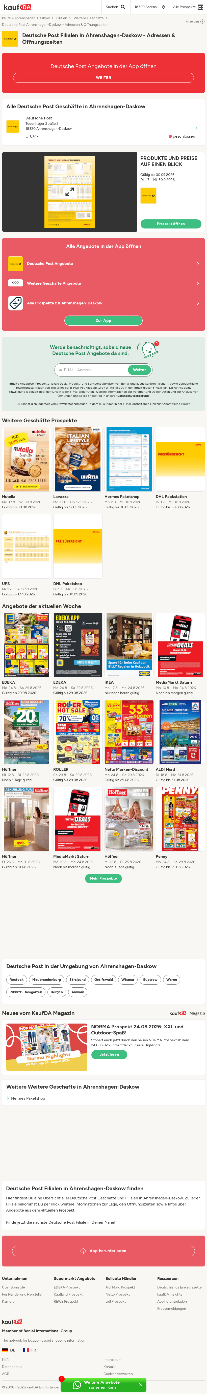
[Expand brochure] (69, 192)
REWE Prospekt (66, 1301)
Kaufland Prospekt (68, 1294)
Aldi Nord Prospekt (120, 1287)
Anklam (77, 992)
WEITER (103, 77)
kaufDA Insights (169, 1294)
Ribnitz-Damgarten (26, 992)
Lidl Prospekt (116, 1301)
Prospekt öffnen (171, 224)
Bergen (57, 992)
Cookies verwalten (118, 1374)
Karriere (8, 1301)
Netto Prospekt (118, 1294)
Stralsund (77, 979)
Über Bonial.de (13, 1287)
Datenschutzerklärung (133, 396)
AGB (5, 1374)
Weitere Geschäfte (89, 18)
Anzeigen (192, 21)
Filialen (61, 18)
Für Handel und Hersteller (22, 1294)
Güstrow (150, 979)
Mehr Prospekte (103, 878)
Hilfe (6, 1360)
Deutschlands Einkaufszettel (179, 1287)
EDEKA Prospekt (67, 1287)
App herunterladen (172, 1301)
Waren (171, 979)
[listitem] (26, 468)
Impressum (112, 1360)
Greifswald (103, 979)
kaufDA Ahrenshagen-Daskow (26, 18)
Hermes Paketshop (28, 1098)
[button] (103, 192)
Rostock (17, 979)
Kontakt (110, 1367)
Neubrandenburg (46, 979)
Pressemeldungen (171, 1308)
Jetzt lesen (109, 1054)
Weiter (139, 369)
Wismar (127, 979)
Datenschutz (12, 1367)
